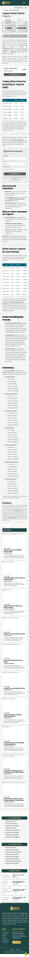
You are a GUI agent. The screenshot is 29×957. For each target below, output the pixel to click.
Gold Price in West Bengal (12, 837)
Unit (5, 161)
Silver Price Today (14, 10)
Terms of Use (5, 933)
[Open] (24, 2)
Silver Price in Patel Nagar (12, 859)
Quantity (6, 156)
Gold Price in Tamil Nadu (12, 832)
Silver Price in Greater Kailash (13, 861)
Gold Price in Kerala (11, 828)
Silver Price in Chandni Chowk (13, 852)
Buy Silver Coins (14, 74)
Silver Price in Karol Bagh (12, 850)
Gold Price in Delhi (10, 821)
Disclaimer (4, 935)
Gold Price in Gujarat (11, 823)
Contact (18, 949)
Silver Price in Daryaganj (12, 856)
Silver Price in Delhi (11, 847)
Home (6, 10)
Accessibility (5, 942)
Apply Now (16, 942)
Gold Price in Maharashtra (13, 830)
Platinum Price (15, 35)
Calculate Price (15, 174)
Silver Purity (6, 166)
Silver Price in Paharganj (12, 854)
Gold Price (6, 35)
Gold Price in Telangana (12, 834)
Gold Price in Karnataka (12, 825)
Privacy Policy (5, 932)
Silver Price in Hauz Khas (12, 863)
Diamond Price (23, 35)
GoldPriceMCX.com (7, 48)
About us (12, 949)
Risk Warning (5, 940)
